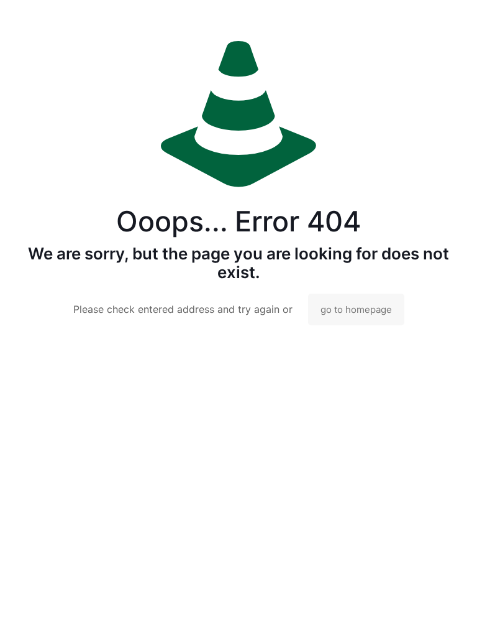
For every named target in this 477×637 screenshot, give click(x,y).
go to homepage (356, 309)
